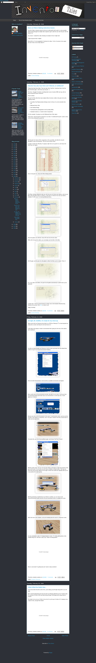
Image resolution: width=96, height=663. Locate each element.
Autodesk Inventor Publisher (78, 66)
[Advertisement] (18, 61)
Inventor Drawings (35, 75)
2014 (14, 166)
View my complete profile (17, 35)
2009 (14, 176)
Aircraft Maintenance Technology (76, 60)
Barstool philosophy (76, 71)
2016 (14, 163)
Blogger (50, 652)
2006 (14, 228)
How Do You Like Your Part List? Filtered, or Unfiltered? (46, 86)
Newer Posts (31, 635)
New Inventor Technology (77, 106)
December (17, 178)
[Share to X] (60, 73)
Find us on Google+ (4, 0)
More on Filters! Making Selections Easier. (41, 28)
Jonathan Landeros (17, 33)
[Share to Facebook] (62, 73)
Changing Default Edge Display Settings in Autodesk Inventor (21, 125)
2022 (14, 151)
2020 (14, 155)
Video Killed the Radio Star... (37, 587)
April (16, 193)
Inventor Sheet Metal (76, 95)
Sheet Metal (74, 113)
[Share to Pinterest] (63, 73)
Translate (82, 30)
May (16, 191)
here (41, 305)
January (16, 222)
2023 (14, 149)
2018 (14, 159)
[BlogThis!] (59, 73)
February (17, 197)
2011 (14, 172)
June (16, 189)
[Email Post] (55, 73)
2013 (14, 168)
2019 (14, 157)
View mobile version (48, 638)
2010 (14, 174)
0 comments (50, 73)
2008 (14, 224)
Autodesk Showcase (35, 579)
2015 (14, 164)
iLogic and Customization (77, 83)
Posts (75, 46)
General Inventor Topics (77, 78)
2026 (14, 144)
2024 (14, 147)
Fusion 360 (74, 76)
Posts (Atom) (51, 643)
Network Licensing (76, 104)
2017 (14, 161)
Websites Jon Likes (39, 20)
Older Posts (65, 635)
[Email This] (57, 73)
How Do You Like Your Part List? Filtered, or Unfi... (17, 207)
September (17, 183)
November (17, 179)
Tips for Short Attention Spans (25, 20)
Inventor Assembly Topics (77, 89)
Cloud (73, 73)
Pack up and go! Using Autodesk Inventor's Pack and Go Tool (21, 110)
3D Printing (74, 57)
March (16, 195)
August (16, 185)
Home (14, 20)
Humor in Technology (76, 81)
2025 (14, 146)
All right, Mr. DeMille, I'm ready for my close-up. (43, 321)
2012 (14, 170)
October (16, 181)
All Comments (77, 48)
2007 (14, 226)
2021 (14, 153)
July (16, 187)
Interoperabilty (75, 87)
